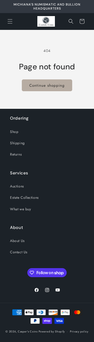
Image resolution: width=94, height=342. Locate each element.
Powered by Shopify (52, 331)
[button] (10, 21)
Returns (16, 154)
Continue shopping (47, 85)
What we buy (20, 209)
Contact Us (19, 252)
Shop (14, 131)
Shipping (17, 142)
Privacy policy (79, 331)
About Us (17, 240)
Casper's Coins (28, 331)
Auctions (17, 186)
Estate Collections (24, 197)
